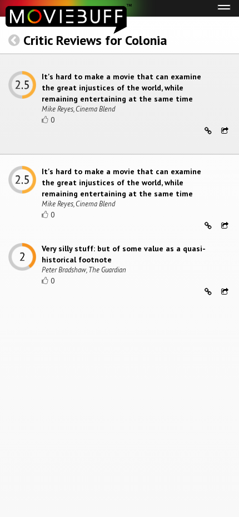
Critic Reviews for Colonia (95, 40)
